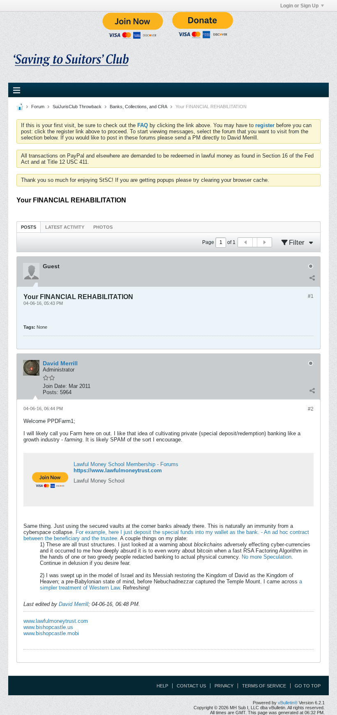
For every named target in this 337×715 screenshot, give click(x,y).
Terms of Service (264, 685)
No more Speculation (266, 557)
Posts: (50, 392)
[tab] (28, 226)
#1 (311, 296)
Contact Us (191, 685)
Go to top (308, 685)
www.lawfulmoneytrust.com (55, 621)
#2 (311, 409)
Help (162, 685)
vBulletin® (288, 702)
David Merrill (73, 604)
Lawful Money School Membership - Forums (126, 464)
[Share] (312, 277)
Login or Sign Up (299, 6)
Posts (28, 227)
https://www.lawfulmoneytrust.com (118, 470)
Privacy (224, 685)
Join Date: (55, 386)
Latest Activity (64, 227)
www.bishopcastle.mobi (51, 633)
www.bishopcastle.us (48, 627)
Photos (103, 227)
